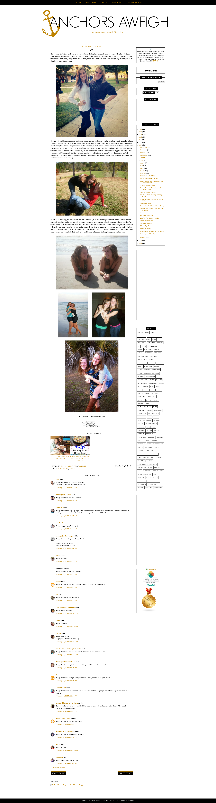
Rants (140, 390)
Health (140, 440)
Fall (139, 386)
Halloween (142, 417)
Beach (149, 410)
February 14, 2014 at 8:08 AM (66, 548)
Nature (147, 440)
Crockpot (148, 447)
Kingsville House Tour (147, 215)
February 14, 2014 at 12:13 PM (67, 655)
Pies (153, 427)
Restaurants (142, 454)
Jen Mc (59, 633)
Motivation (147, 420)
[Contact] (156, 71)
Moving (151, 379)
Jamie (58, 620)
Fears (150, 467)
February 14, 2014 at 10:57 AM (67, 613)
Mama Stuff (154, 359)
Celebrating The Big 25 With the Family (152, 206)
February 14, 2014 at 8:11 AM (66, 561)
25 (141, 213)
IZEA (161, 471)
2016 (140, 140)
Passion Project (153, 481)
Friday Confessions (146, 223)
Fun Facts (154, 393)
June (142, 163)
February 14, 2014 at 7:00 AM (66, 516)
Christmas (151, 342)
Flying (140, 366)
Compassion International (147, 464)
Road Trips (141, 410)
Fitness (156, 400)
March (142, 171)
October (143, 152)
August (142, 158)
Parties (154, 440)
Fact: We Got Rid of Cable (148, 192)
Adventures (142, 363)
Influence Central (144, 474)
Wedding (141, 376)
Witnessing (158, 487)
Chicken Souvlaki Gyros (147, 185)
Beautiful (141, 460)
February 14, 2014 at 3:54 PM (66, 724)
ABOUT (77, 2)
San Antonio (153, 454)
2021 (140, 129)
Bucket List (142, 437)
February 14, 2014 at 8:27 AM (66, 574)
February (143, 173)
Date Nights (142, 413)
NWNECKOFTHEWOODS (65, 731)
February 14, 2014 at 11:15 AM (67, 626)
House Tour (142, 396)
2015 (140, 142)
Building (151, 437)
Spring (149, 430)
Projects (159, 386)
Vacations (158, 353)
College (141, 423)
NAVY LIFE (91, 2)
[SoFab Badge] (151, 569)
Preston (150, 450)
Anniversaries (143, 356)
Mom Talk (141, 477)
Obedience (141, 481)
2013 (140, 240)
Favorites (141, 427)
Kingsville (152, 396)
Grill (139, 471)
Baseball (159, 457)
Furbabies (159, 437)
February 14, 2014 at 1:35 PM (66, 681)
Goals (140, 369)
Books (140, 349)
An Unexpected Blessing (147, 234)
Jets (148, 427)
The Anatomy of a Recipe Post (149, 178)
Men (154, 474)
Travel (156, 366)
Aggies (161, 383)
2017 (140, 137)
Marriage (160, 363)
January (143, 237)
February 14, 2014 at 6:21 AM (66, 487)
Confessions (152, 346)
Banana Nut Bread (146, 203)
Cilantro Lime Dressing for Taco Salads (152, 231)
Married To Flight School (147, 176)
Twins (72, 469)
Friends (160, 342)
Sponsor (156, 420)
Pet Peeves (142, 484)
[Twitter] (147, 71)
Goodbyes (141, 450)
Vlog (149, 444)
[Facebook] (145, 71)
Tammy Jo (60, 757)
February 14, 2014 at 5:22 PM (66, 737)
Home (149, 417)
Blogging (148, 353)
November (143, 150)
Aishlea (59, 555)
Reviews (147, 369)
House (140, 373)
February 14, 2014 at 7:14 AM (66, 529)
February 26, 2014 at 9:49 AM (66, 763)
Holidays (151, 363)
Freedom (157, 467)
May (141, 166)
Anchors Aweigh (102, 800)
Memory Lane (142, 379)
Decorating (142, 467)
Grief (148, 403)
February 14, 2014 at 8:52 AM (66, 587)
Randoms (141, 339)
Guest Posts (150, 376)
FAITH (104, 2)
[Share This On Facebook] (123, 466)
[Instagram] (151, 71)
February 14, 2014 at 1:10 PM (66, 668)
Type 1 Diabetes (143, 457)
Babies (158, 390)
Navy (147, 332)
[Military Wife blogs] (149, 611)
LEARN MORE (156, 61)
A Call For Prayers (145, 228)
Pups (155, 406)
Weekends (151, 336)
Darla (147, 393)
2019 (140, 132)
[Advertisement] (151, 285)
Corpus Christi (151, 423)
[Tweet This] (125, 466)
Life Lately (142, 342)
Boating (149, 460)
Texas (146, 390)
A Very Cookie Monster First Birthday (60, 457)
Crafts (140, 393)
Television (141, 444)
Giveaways (156, 369)
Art (152, 457)
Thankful (141, 400)
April (142, 168)
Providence (152, 484)
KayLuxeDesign (128, 800)
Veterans (148, 487)
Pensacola (148, 366)
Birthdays (63, 469)
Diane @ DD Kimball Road (66, 662)
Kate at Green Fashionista (66, 607)
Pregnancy (142, 336)
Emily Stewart (61, 688)
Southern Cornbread (146, 221)
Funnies (145, 386)
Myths (155, 477)
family (159, 336)
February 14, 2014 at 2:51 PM (66, 711)
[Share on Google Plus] (130, 466)
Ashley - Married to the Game (67, 703)
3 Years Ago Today (146, 226)
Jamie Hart (60, 507)
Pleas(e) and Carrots (64, 495)
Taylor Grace (142, 359)
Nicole (58, 744)
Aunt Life (141, 433)
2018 (140, 134)
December (143, 147)
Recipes (140, 332)
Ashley (58, 581)
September (143, 155)
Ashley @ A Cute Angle (65, 536)
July (141, 160)
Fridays (156, 349)
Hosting (155, 471)
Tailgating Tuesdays (151, 373)
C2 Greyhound (158, 444)
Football (141, 403)
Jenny (148, 339)
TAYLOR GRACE (134, 2)
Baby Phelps (150, 433)
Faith (154, 339)
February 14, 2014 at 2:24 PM (66, 696)
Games (156, 447)
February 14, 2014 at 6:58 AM (66, 501)
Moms (139, 420)
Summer (159, 379)
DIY (139, 346)
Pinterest (141, 430)
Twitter (140, 487)
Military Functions (144, 406)
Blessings (148, 349)
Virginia (140, 353)
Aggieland (152, 383)
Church (140, 447)
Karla (58, 479)
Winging (157, 430)
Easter (156, 417)
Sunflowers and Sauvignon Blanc (69, 649)
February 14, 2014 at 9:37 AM (66, 600)
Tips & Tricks (142, 383)
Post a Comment (59, 768)
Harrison (146, 471)
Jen (57, 594)
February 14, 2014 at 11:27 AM (67, 642)
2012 (140, 243)
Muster (148, 477)
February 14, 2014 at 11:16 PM (67, 750)
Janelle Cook (61, 523)
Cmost (58, 675)
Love (152, 386)
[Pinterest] (149, 71)
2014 (140, 145)
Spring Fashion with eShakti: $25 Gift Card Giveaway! (151, 182)
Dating (148, 400)
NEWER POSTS (58, 773)
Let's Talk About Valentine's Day (149, 218)
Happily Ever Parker (63, 718)
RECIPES (116, 2)
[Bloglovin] (154, 71)
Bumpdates (158, 410)
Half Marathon (153, 413)
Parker (153, 332)
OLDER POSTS (125, 773)
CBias (144, 346)
